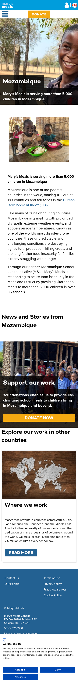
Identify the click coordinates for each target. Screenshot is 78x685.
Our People (12, 584)
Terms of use (52, 578)
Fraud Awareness (55, 589)
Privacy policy (53, 584)
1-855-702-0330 (13, 628)
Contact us (12, 578)
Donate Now (39, 417)
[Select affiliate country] (74, 5)
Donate (39, 14)
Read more (23, 552)
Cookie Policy (53, 595)
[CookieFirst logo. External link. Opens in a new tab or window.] (4, 640)
